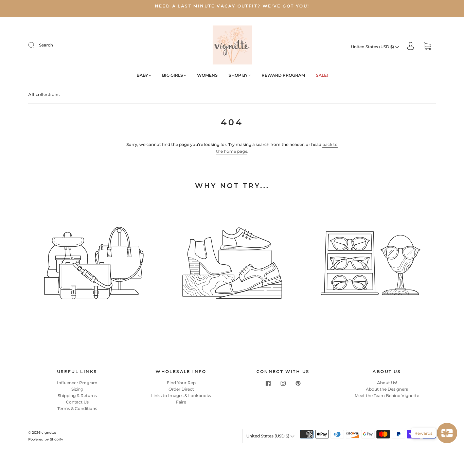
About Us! (387, 382)
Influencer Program (77, 382)
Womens (207, 75)
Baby (142, 75)
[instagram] (282, 383)
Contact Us (77, 402)
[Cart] (427, 46)
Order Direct (181, 389)
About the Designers (387, 389)
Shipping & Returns (77, 395)
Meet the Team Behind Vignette (387, 395)
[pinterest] (297, 383)
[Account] (411, 46)
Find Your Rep (181, 382)
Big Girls (172, 75)
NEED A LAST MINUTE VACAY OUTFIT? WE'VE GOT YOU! (232, 5)
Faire (181, 402)
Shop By (238, 75)
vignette (48, 432)
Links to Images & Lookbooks (181, 395)
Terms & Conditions (77, 408)
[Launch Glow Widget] (447, 433)
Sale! (322, 75)
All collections (44, 94)
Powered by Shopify (45, 439)
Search (46, 45)
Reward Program (283, 75)
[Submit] (35, 45)
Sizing (77, 389)
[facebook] (268, 383)
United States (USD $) (373, 46)
